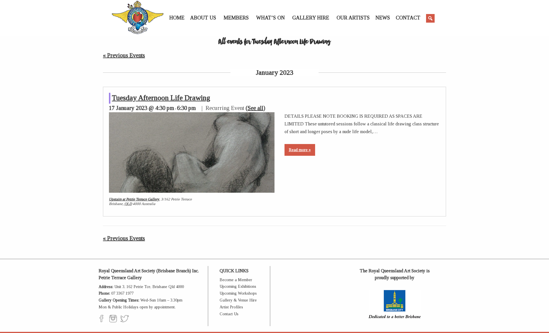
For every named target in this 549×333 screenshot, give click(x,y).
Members (236, 18)
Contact (408, 18)
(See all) (255, 108)
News (382, 18)
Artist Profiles (231, 307)
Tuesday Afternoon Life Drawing (161, 98)
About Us (203, 18)
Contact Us (229, 314)
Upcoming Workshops (238, 293)
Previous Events (124, 55)
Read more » (300, 150)
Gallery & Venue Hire (238, 300)
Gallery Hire (310, 18)
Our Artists (353, 18)
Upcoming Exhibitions (238, 286)
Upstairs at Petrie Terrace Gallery (134, 199)
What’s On (270, 18)
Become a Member (236, 280)
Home (176, 18)
